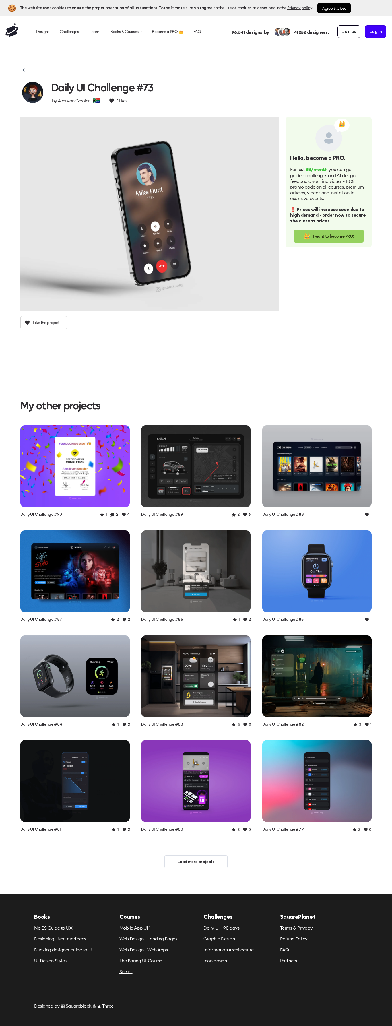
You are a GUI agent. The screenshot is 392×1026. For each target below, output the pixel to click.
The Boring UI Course (140, 960)
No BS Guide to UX (53, 928)
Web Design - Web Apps (143, 949)
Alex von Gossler (74, 101)
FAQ (284, 949)
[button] (24, 70)
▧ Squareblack (76, 1006)
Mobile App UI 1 (134, 928)
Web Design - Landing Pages (148, 938)
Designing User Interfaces (60, 938)
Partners (288, 960)
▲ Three (105, 1006)
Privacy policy (299, 8)
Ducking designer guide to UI (63, 949)
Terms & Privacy (296, 928)
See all (126, 971)
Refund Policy (294, 938)
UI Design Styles (50, 960)
